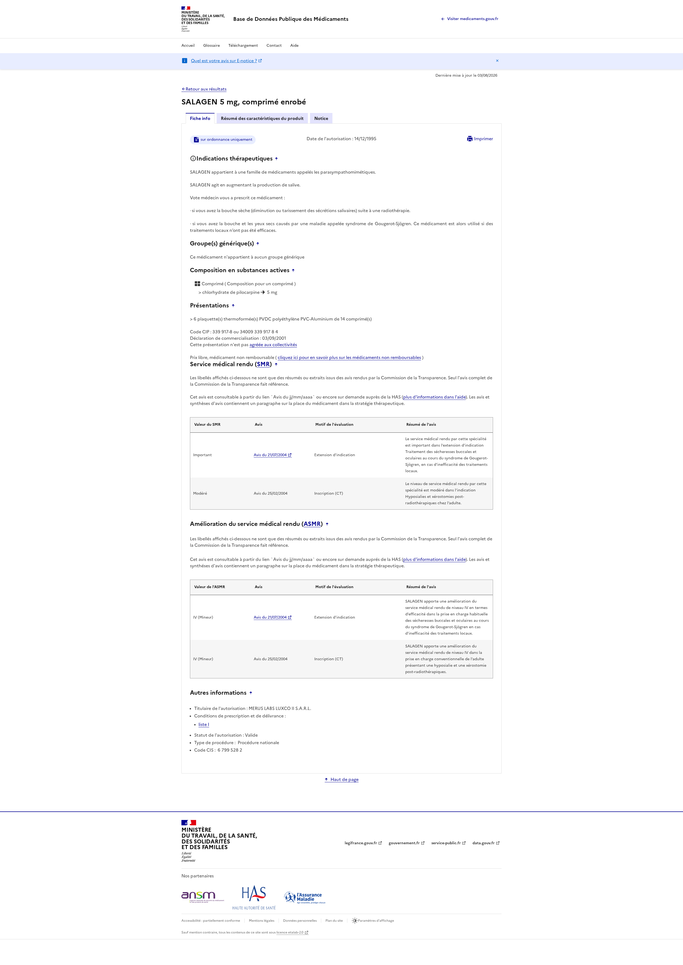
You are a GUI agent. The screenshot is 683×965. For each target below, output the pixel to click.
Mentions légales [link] (261, 920)
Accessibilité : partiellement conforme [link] (210, 920)
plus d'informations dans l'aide (434, 397)
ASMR (312, 524)
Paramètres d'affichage (376, 920)
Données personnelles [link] (300, 920)
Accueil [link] (188, 45)
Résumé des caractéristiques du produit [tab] (262, 118)
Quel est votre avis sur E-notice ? (224, 60)
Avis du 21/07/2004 (270, 455)
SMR (263, 364)
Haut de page (345, 779)
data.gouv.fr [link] (483, 843)
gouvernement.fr (404, 843)
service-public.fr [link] (446, 843)
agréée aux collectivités (273, 344)
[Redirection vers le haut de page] (278, 158)
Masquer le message (497, 60)
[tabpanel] (341, 448)
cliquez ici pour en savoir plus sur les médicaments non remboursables (349, 357)
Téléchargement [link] (243, 45)
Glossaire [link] (211, 45)
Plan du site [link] (334, 920)
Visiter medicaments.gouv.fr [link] (472, 19)
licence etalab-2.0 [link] (289, 932)
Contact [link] (274, 45)
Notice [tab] (321, 118)
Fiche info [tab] (200, 118)
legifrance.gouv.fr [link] (361, 843)
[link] (290, 19)
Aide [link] (294, 45)
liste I (203, 724)
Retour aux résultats (206, 89)
